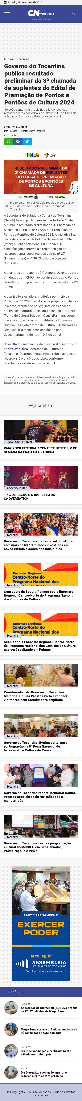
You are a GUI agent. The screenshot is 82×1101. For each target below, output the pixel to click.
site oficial (15, 349)
